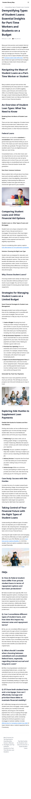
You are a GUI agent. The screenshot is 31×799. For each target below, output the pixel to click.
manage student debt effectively (13, 58)
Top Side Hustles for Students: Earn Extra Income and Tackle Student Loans (22, 744)
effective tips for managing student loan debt (15, 723)
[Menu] (28, 2)
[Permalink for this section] (3, 79)
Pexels (19, 206)
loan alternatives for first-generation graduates (15, 247)
